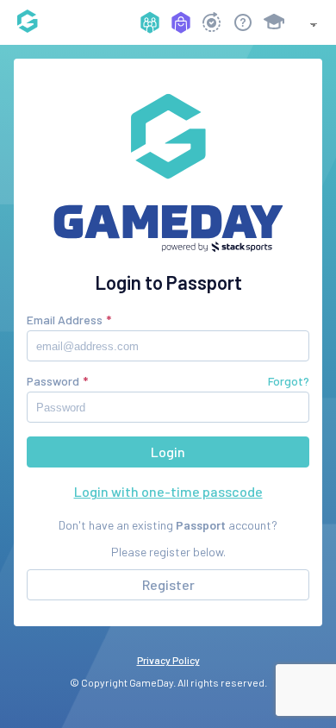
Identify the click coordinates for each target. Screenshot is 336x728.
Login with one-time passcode (168, 491)
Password (53, 380)
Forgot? (288, 380)
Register (168, 584)
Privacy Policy (168, 660)
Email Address (65, 319)
